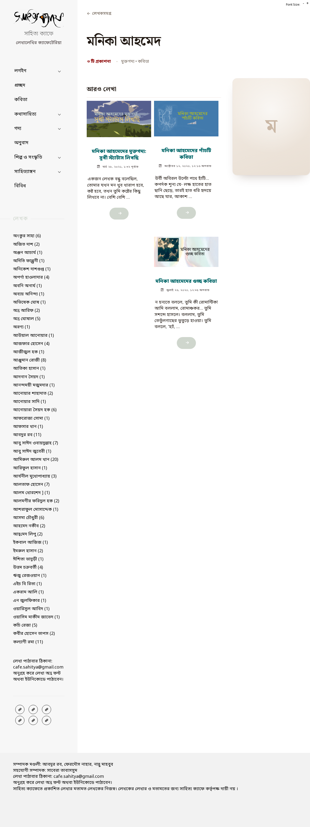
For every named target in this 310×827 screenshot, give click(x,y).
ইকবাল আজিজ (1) (30, 542)
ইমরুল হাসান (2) (28, 551)
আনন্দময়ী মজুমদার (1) (33, 385)
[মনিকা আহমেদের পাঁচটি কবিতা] (186, 116)
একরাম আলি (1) (28, 592)
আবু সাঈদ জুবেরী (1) (32, 451)
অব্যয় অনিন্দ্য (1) (28, 294)
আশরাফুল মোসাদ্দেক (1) (35, 509)
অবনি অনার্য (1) (27, 286)
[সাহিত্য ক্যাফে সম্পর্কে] (19, 720)
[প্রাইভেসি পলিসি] (33, 720)
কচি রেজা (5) (25, 625)
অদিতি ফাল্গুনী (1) (28, 261)
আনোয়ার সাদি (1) (29, 402)
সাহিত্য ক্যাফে (38, 34)
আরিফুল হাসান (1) (30, 468)
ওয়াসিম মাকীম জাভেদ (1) (36, 617)
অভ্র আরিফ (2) (26, 311)
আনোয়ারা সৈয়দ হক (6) (34, 410)
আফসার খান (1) (28, 427)
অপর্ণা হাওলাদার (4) (31, 277)
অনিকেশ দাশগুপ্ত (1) (31, 269)
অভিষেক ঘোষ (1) (29, 302)
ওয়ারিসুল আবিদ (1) (31, 609)
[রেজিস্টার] (46, 709)
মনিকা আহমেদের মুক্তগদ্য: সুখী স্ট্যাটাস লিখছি (119, 155)
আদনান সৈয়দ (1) (29, 377)
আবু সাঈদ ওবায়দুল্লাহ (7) (35, 443)
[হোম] (46, 720)
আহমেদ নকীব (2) (29, 526)
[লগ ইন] (33, 709)
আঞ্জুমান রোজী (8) (29, 360)
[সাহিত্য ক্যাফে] (38, 20)
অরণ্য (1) (21, 327)
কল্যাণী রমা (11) (28, 642)
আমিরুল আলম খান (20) (35, 460)
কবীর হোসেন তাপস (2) (34, 634)
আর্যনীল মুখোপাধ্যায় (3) (34, 476)
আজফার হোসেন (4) (31, 344)
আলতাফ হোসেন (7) (31, 485)
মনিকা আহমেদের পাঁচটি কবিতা (186, 154)
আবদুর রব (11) (27, 435)
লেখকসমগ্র (99, 13)
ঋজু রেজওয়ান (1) (29, 576)
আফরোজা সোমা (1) (31, 418)
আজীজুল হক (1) (28, 352)
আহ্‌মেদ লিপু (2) (27, 534)
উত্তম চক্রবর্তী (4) (28, 567)
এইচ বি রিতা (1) (27, 584)
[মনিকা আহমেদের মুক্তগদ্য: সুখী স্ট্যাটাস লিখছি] (119, 116)
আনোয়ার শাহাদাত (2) (33, 393)
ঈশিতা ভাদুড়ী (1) (28, 559)
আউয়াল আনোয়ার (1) (33, 336)
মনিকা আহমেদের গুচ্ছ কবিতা (186, 281)
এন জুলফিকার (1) (29, 601)
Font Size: (293, 5)
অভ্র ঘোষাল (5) (26, 319)
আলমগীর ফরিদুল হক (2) (36, 501)
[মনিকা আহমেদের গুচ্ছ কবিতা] (186, 249)
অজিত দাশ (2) (26, 244)
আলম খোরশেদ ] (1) (31, 493)
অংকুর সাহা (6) (27, 236)
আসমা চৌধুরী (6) (28, 518)
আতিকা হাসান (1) (29, 368)
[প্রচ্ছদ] (19, 709)
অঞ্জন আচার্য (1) (27, 253)
